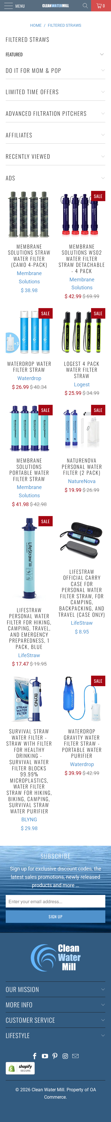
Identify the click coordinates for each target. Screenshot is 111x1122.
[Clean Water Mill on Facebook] (35, 1056)
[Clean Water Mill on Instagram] (65, 1056)
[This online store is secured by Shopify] (20, 1073)
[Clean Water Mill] (55, 5)
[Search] (86, 5)
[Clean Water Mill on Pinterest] (55, 1056)
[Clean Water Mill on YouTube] (45, 1056)
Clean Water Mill (48, 1089)
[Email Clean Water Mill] (75, 1056)
